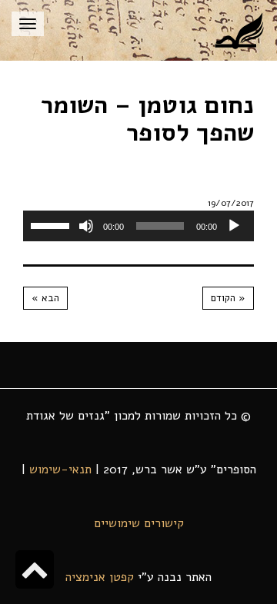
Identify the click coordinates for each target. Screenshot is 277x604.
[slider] (52, 224)
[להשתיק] (86, 226)
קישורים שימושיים (139, 523)
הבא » (45, 298)
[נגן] (234, 226)
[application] (138, 226)
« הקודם (228, 298)
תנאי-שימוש (60, 469)
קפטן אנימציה (99, 577)
